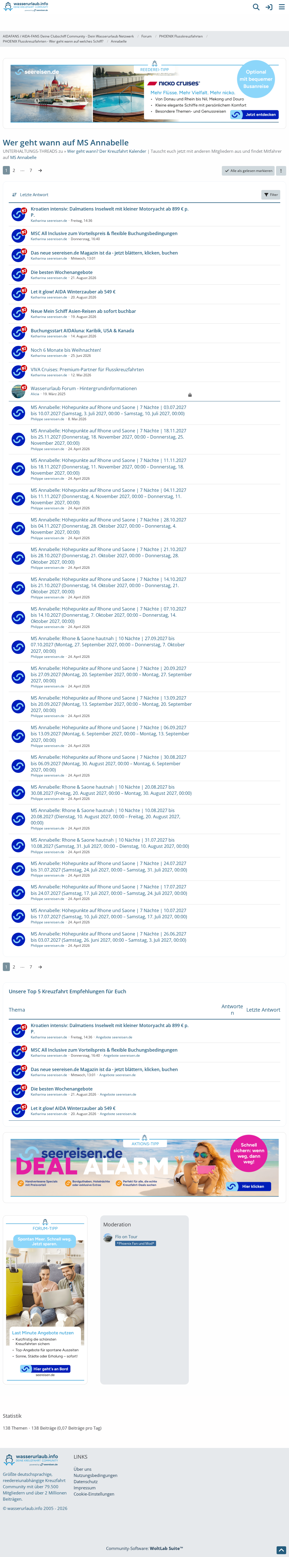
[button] (281, 171)
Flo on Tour (126, 1236)
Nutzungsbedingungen (95, 1475)
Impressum (85, 1487)
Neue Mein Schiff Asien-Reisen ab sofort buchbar (83, 311)
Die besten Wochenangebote (62, 272)
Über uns (82, 1469)
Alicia (35, 394)
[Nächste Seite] (40, 170)
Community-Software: (144, 1548)
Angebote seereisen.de (114, 1037)
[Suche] (256, 7)
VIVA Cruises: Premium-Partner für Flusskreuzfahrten (87, 369)
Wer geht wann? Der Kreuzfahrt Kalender (106, 151)
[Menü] (281, 7)
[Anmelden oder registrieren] (269, 7)
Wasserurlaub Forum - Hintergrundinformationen (84, 388)
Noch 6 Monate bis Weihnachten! (66, 350)
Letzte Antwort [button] (34, 194)
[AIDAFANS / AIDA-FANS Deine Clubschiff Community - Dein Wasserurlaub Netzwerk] (125, 7)
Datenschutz (86, 1481)
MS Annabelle (23, 157)
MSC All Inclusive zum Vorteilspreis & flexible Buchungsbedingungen (104, 233)
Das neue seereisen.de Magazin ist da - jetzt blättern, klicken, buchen (104, 253)
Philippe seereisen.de (47, 419)
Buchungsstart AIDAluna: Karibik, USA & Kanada (82, 331)
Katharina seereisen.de (49, 220)
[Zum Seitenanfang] (281, 1550)
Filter (274, 194)
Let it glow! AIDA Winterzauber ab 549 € (73, 292)
